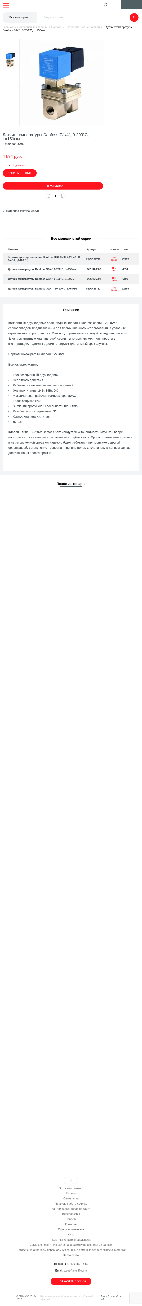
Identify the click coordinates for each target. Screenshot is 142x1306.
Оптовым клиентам (71, 1188)
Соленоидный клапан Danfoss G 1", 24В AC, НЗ (42, 1030)
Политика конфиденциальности (71, 1239)
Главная (8, 27)
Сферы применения (71, 1229)
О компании (71, 1198)
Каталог (71, 1193)
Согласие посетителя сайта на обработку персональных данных (71, 1244)
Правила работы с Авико (71, 1203)
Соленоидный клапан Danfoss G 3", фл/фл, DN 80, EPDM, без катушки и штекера (64, 564)
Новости (71, 1219)
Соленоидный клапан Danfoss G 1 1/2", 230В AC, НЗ (45, 963)
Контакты (71, 1224)
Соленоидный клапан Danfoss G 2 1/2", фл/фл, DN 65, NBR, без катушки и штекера (65, 697)
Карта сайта (71, 1255)
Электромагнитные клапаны (83, 27)
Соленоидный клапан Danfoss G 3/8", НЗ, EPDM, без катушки (51, 764)
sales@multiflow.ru (75, 1270)
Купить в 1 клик (20, 173)
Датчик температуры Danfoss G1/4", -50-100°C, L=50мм (42, 288)
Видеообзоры (71, 1213)
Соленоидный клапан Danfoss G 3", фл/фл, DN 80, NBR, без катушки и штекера (63, 631)
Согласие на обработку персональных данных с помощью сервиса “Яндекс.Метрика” (71, 1249)
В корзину (55, 185)
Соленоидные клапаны (32, 27)
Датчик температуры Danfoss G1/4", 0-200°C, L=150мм (42, 269)
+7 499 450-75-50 (77, 1263)
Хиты (71, 1234)
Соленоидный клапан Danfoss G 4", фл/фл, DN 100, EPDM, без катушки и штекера (65, 497)
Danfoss (56, 27)
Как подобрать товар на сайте (71, 1208)
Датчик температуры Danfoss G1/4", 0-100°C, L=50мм (41, 278)
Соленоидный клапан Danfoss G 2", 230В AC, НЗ (43, 897)
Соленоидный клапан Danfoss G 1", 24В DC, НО (43, 830)
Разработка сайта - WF (111, 1298)
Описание (71, 310)
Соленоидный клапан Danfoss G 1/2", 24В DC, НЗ (44, 1097)
